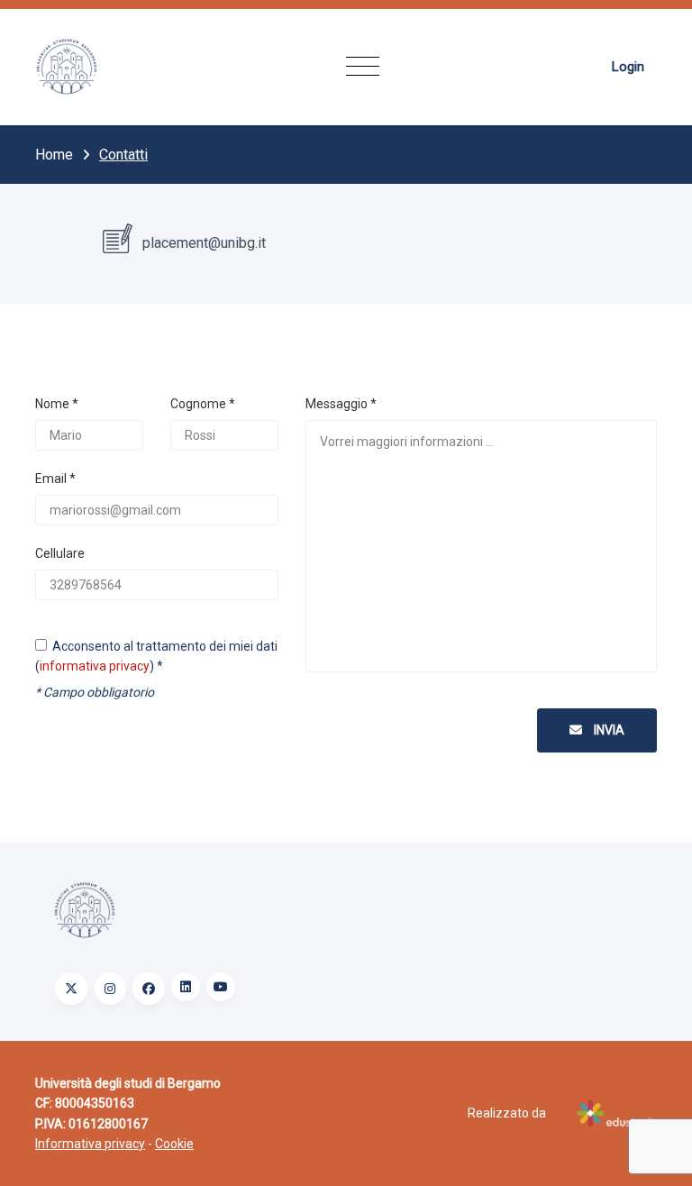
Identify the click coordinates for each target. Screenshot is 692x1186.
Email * (55, 478)
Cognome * (202, 404)
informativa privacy (95, 666)
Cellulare (60, 553)
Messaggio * (341, 404)
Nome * (56, 404)
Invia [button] (607, 730)
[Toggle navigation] (362, 66)
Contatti (123, 154)
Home (54, 154)
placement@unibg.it (202, 242)
